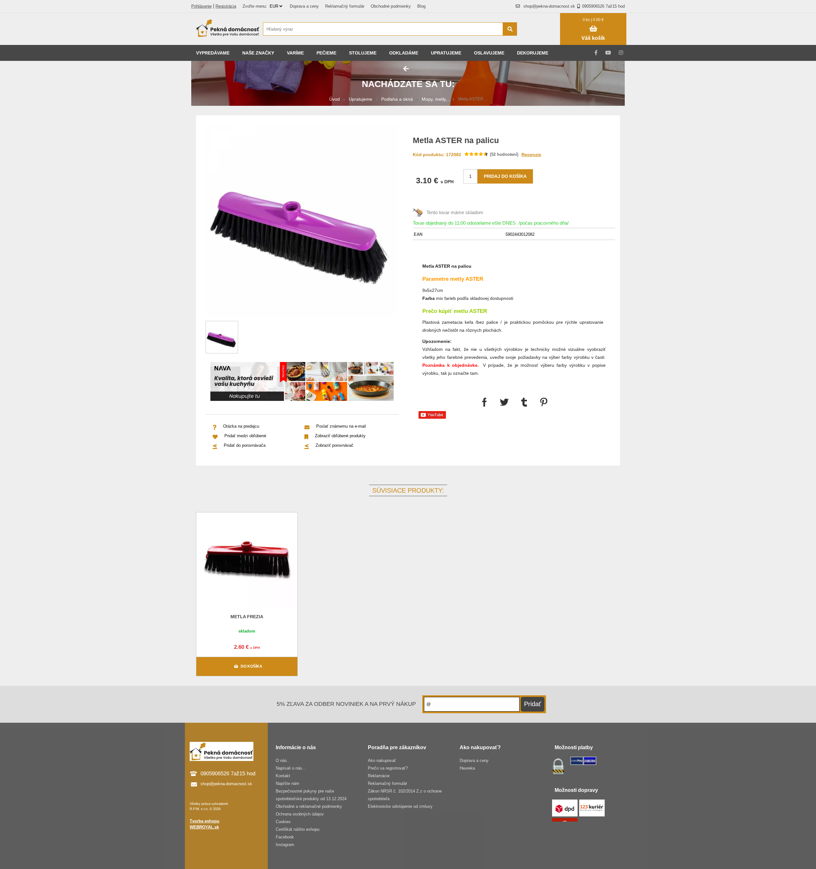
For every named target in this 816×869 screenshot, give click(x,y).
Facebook (285, 837)
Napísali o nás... (291, 768)
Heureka (467, 768)
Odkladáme (403, 52)
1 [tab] (307, 392)
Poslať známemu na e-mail (341, 426)
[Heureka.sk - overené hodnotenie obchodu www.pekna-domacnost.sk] (541, 41)
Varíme (295, 52)
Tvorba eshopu (204, 821)
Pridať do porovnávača (245, 445)
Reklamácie (379, 775)
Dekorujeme (532, 52)
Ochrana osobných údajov (300, 814)
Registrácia (225, 6)
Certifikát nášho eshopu (297, 829)
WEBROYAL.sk (204, 827)
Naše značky (258, 52)
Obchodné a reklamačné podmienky (309, 806)
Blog (421, 6)
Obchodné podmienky (391, 6)
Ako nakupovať (382, 760)
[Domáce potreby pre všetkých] (228, 29)
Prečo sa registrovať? (388, 768)
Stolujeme (362, 52)
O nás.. (282, 760)
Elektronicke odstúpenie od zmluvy (400, 806)
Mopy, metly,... (436, 99)
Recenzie (531, 154)
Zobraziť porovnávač (334, 445)
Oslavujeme (489, 52)
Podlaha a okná (397, 99)
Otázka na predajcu (241, 426)
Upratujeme (446, 52)
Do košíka (251, 666)
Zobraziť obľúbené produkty (340, 435)
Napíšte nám (287, 783)
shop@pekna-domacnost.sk (549, 6)
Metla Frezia (246, 616)
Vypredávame (212, 52)
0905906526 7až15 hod (603, 6)
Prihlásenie (201, 6)
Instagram (285, 844)
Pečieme (326, 52)
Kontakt (283, 775)
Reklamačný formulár (344, 6)
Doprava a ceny (304, 6)
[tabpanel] (302, 382)
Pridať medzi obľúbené (245, 435)
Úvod (334, 99)
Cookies (283, 821)
